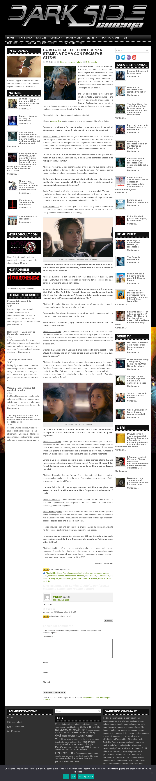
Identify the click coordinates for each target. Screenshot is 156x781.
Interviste (71, 62)
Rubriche (14, 43)
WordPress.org (13, 731)
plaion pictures (67, 749)
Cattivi (31, 43)
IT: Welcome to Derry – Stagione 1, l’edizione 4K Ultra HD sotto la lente (138, 362)
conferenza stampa (56, 576)
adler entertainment (85, 724)
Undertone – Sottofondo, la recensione (26, 202)
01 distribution (61, 724)
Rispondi (108, 620)
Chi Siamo (25, 37)
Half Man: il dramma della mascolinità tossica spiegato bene (137, 345)
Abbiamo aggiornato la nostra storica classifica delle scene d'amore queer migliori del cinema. (23, 83)
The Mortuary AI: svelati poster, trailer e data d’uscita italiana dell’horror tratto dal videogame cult (29, 137)
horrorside (67, 739)
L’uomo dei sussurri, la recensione (19, 302)
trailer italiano (72, 758)
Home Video (74, 37)
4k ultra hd (72, 724)
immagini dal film (79, 739)
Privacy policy (86, 776)
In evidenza (18, 50)
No (73, 776)
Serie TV (92, 37)
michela (57, 596)
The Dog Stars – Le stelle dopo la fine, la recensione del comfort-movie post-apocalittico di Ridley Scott (24, 418)
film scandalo (70, 576)
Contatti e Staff (73, 43)
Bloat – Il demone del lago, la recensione (28, 118)
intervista (80, 576)
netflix (88, 746)
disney (92, 732)
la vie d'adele (90, 576)
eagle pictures (68, 736)
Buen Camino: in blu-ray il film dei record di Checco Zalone (136, 276)
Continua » (30, 86)
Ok (66, 776)
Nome (46, 663)
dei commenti (15, 726)
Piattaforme (110, 37)
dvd (58, 735)
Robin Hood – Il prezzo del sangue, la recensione (137, 218)
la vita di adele (103, 576)
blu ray (91, 726)
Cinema (56, 37)
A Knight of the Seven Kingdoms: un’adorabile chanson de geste (136, 379)
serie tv (72, 756)
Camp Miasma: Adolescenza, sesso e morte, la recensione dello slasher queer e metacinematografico (131, 183)
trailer (61, 759)
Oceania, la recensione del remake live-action (21, 389)
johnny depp (76, 742)
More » (23, 263)
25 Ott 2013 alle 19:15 (61, 600)
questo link (56, 121)
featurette (80, 736)
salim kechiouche (90, 578)
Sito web (46, 682)
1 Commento (91, 62)
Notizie (41, 37)
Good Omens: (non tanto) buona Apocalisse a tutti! (137, 412)
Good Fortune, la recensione (28, 217)
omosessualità (65, 578)
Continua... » (25, 109)
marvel (80, 745)
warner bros (72, 761)
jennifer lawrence (65, 742)
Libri (127, 37)
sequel (65, 756)
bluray (83, 727)
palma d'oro (77, 578)
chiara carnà (62, 732)
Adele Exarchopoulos (72, 573)
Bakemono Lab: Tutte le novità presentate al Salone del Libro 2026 (138, 481)
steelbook (79, 756)
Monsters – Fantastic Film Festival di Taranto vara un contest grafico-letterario (28, 185)
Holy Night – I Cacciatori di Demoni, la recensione (21, 333)
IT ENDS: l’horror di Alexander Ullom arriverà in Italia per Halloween (29, 102)
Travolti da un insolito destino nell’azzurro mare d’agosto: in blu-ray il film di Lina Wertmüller (137, 295)
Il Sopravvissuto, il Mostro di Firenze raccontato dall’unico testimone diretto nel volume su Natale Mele (138, 462)
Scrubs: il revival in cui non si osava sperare (137, 395)
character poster (94, 730)
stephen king (88, 756)
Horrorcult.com (23, 234)
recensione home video (87, 754)
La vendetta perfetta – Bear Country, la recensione (137, 127)
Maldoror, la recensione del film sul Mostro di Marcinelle (137, 144)
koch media (88, 741)
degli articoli (14, 722)
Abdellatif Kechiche (54, 573)
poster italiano (80, 749)
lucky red (54, 578)
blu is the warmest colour (92, 573)
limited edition (61, 745)
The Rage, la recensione (19, 359)
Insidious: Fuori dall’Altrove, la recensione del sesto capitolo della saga (137, 162)
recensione (66, 752)
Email (46, 672)
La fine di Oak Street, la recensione (138, 201)
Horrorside (48, 43)
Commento (48, 637)
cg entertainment (76, 729)
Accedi (10, 717)
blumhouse (75, 727)
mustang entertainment (74, 747)
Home (10, 37)
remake (58, 756)
